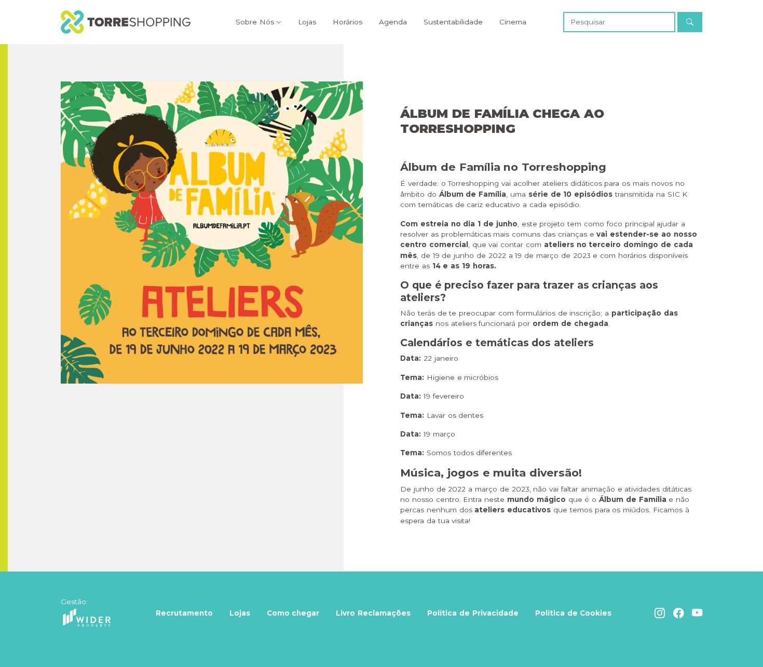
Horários (347, 22)
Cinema (512, 22)
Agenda (393, 22)
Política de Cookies (573, 613)
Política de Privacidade (473, 613)
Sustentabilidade (453, 22)
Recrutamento (184, 613)
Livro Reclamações (373, 613)
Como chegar (293, 613)
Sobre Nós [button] (255, 22)
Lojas (307, 22)
